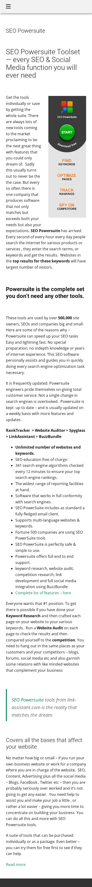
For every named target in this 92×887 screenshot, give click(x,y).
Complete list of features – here (43, 592)
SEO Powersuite (28, 700)
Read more (15, 864)
